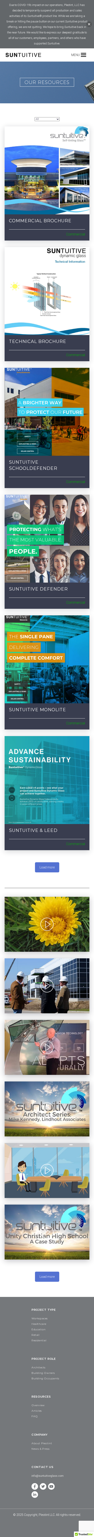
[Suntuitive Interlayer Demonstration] (47, 1047)
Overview (38, 1405)
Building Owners (43, 1373)
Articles (36, 1410)
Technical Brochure (37, 341)
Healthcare (38, 1324)
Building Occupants (45, 1378)
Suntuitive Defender (38, 589)
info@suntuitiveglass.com (47, 1475)
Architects (38, 1367)
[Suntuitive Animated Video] (47, 1170)
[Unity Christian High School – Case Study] (47, 1232)
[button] (75, 55)
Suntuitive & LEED (33, 830)
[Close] (89, 24)
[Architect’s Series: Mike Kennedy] (47, 1109)
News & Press (40, 1448)
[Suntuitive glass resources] (47, 170)
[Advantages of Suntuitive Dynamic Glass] (47, 985)
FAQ (34, 1416)
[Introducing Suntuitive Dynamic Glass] (47, 924)
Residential (39, 1340)
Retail (35, 1334)
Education (38, 1329)
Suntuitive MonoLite (37, 709)
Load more (47, 867)
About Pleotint (41, 1443)
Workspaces (39, 1318)
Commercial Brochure (40, 220)
